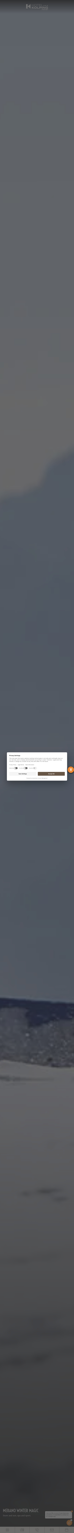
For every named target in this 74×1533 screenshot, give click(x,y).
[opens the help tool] (71, 769)
